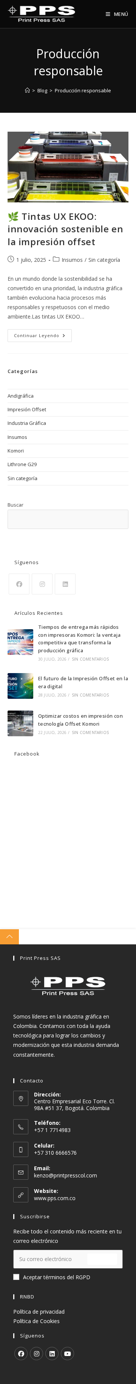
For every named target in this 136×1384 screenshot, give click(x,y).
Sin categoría (104, 259)
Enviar (102, 1259)
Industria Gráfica (27, 423)
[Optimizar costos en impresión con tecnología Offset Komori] (20, 723)
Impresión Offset (27, 409)
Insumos (72, 259)
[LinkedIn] (65, 584)
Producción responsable (83, 90)
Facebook (27, 753)
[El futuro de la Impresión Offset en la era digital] (20, 686)
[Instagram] (42, 584)
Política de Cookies (36, 1321)
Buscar (15, 504)
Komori (16, 450)
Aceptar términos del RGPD (56, 1277)
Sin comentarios (90, 659)
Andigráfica (21, 395)
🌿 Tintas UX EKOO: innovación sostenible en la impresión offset (65, 229)
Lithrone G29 (22, 464)
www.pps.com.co (55, 1198)
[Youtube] (67, 1353)
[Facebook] (19, 584)
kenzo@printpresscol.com (65, 1175)
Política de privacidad (39, 1311)
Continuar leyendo (43, 337)
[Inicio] (27, 90)
